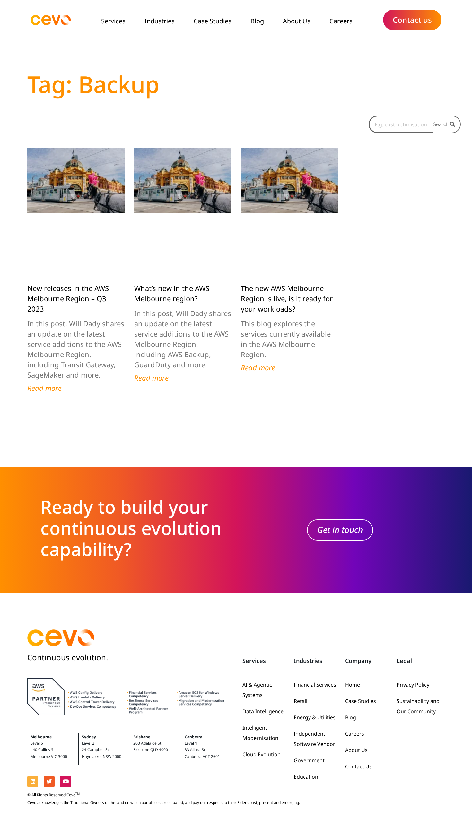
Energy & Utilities (315, 717)
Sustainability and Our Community (418, 706)
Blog (257, 21)
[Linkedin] (32, 781)
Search (441, 124)
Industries (159, 21)
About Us (296, 21)
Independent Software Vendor (314, 739)
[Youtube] (65, 781)
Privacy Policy (413, 684)
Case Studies (213, 21)
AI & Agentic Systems (257, 689)
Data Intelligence (263, 711)
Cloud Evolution (261, 754)
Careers (341, 21)
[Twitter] (49, 781)
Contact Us (358, 766)
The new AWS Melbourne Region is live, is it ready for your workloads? (287, 298)
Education (306, 776)
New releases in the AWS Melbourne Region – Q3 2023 (68, 298)
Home (352, 684)
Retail (300, 701)
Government (309, 760)
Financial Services (315, 684)
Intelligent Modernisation (260, 732)
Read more (44, 388)
